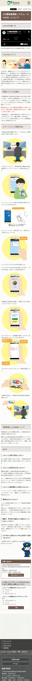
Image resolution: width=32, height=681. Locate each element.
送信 (16, 607)
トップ (3, 651)
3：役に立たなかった (9, 593)
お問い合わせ (7, 645)
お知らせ (24, 651)
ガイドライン (7, 643)
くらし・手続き (11, 651)
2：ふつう (6, 591)
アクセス (15, 663)
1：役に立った (7, 590)
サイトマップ (7, 641)
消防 (19, 651)
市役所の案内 (16, 659)
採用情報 (6, 648)
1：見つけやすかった (9, 600)
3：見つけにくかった (9, 604)
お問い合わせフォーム (16, 575)
